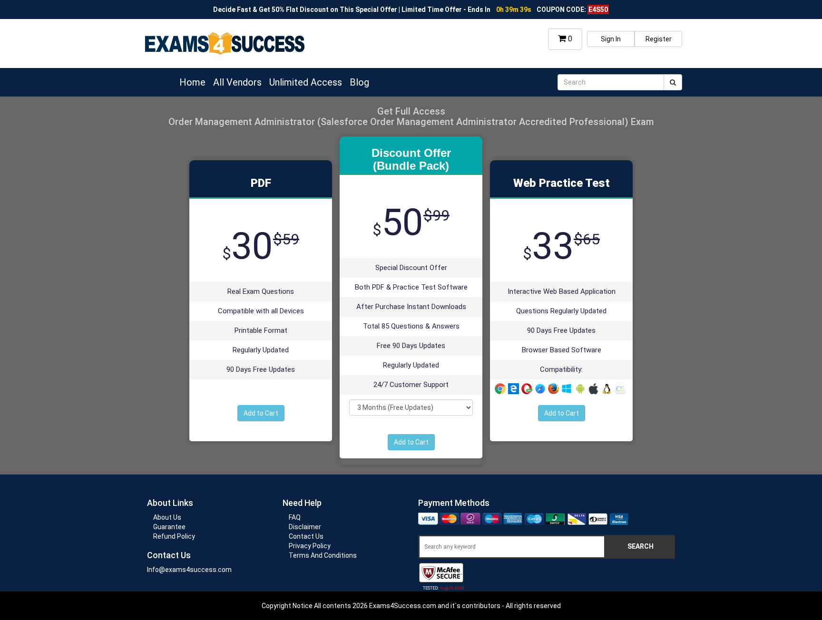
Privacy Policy (310, 546)
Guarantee (169, 527)
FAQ (295, 517)
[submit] (673, 82)
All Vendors (237, 82)
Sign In (611, 39)
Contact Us (306, 536)
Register (659, 39)
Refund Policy (174, 536)
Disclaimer (305, 527)
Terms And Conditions (323, 555)
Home (192, 82)
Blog (359, 82)
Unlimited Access (305, 82)
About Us (167, 517)
